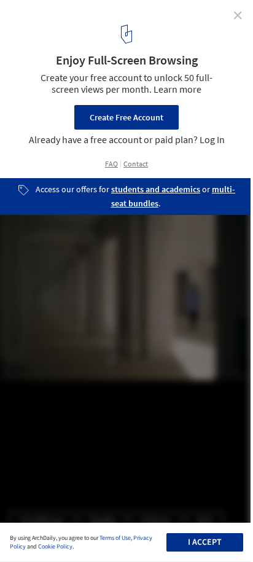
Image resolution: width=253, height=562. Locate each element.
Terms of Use (115, 538)
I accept (205, 542)
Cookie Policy (55, 546)
